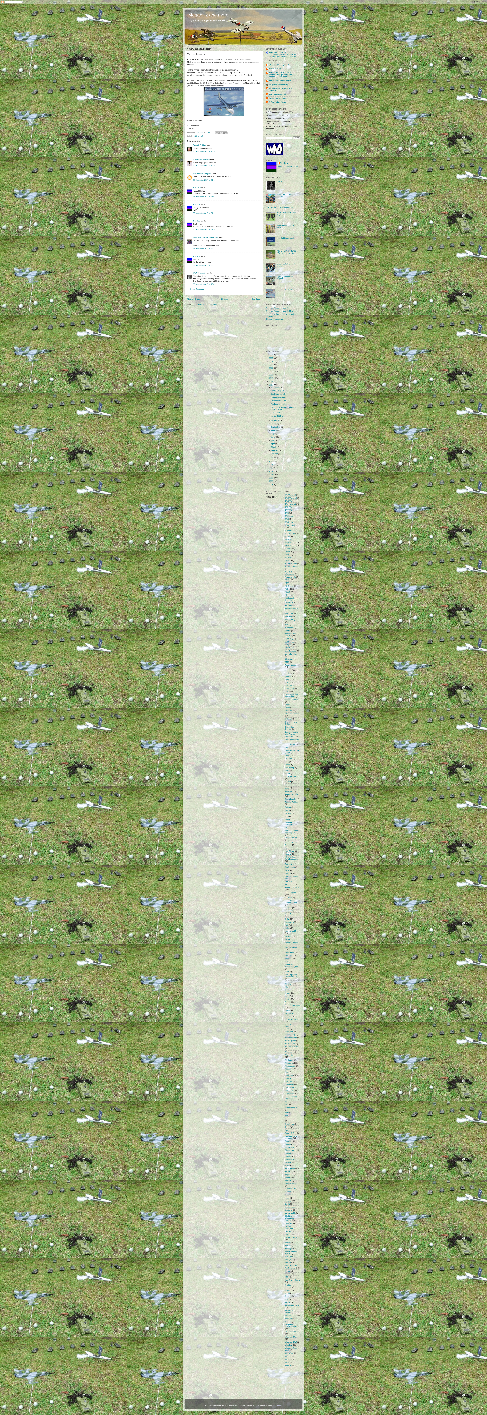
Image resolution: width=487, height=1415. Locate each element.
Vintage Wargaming (201, 159)
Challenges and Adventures (291, 696)
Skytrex (288, 1231)
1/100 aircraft (290, 495)
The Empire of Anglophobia (291, 1267)
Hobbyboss (289, 952)
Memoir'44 (289, 1069)
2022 (271, 368)
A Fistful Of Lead (291, 567)
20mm (287, 549)
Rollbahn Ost (290, 1189)
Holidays (288, 955)
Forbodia (288, 864)
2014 (271, 465)
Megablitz (289, 1063)
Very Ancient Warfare (290, 1311)
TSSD (287, 1293)
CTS (287, 762)
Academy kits (290, 577)
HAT (287, 925)
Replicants (289, 1175)
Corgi (287, 747)
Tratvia (288, 1290)
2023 (271, 365)
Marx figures (290, 1044)
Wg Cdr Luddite (199, 273)
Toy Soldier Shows (292, 1280)
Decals (288, 774)
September (276, 427)
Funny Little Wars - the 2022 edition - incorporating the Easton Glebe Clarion (281, 75)
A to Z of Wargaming (289, 573)
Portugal (288, 1156)
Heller (287, 928)
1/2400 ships (290, 507)
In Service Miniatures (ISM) (291, 966)
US (286, 1299)
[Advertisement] (279, 1383)
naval (287, 1102)
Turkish (288, 1296)
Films (287, 848)
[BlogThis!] (219, 132)
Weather (288, 1345)
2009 (271, 481)
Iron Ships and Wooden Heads (291, 976)
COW (287, 756)
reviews (288, 1181)
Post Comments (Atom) (207, 304)
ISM (286, 987)
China (287, 708)
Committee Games (289, 728)
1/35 (287, 519)
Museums (289, 1090)
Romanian (289, 1195)
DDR (287, 771)
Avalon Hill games (292, 620)
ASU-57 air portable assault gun (280, 207)
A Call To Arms (291, 564)
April (273, 444)
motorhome (289, 1087)
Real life (288, 1171)
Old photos (289, 1124)
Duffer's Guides (291, 802)
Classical (288, 711)
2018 (271, 381)
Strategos (289, 1249)
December (275, 388)
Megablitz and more (208, 15)
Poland (288, 1153)
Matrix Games (290, 1055)
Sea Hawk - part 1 (278, 394)
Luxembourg (290, 1035)
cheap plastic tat (291, 700)
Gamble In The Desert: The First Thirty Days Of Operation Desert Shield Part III (283, 57)
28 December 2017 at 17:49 (204, 284)
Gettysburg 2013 (292, 914)
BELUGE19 (289, 648)
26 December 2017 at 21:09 (204, 213)
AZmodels (289, 628)
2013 (271, 468)
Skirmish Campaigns (289, 1227)
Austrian (288, 617)
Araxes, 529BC (277, 416)
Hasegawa (289, 922)
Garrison (288, 898)
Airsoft (287, 592)
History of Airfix (291, 947)
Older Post (255, 299)
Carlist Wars (290, 688)
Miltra (287, 1072)
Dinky (287, 788)
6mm (287, 561)
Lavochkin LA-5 (277, 413)
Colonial (288, 719)
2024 (271, 362)
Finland (288, 854)
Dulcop (288, 807)
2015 (271, 461)
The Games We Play (277, 94)
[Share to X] (221, 132)
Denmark (288, 785)
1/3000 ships (290, 510)
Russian (288, 1201)
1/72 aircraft (198, 136)
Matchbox (289, 1052)
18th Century (290, 542)
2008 (271, 485)
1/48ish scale (290, 525)
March (274, 447)
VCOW (288, 1302)
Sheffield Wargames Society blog (279, 311)
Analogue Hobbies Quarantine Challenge (292, 600)
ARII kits (288, 605)
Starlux (288, 1243)
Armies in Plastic (291, 608)
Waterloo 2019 (291, 1342)
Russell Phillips (199, 145)
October (274, 424)
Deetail (288, 782)
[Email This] (216, 132)
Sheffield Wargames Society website (280, 308)
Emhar (287, 819)
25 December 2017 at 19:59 (204, 166)
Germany (289, 911)
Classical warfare (292, 714)
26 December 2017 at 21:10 (204, 230)
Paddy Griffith (290, 1133)
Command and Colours (291, 723)
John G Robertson (292, 1005)
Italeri (287, 996)
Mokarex (288, 1081)
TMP (287, 1277)
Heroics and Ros (291, 931)
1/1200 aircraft (291, 498)
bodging (288, 670)
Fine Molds (289, 851)
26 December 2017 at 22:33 (204, 249)
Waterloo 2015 (291, 1337)
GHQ (287, 919)
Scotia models (290, 1207)
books (287, 673)
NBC (287, 1105)
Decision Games (291, 777)
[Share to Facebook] (224, 132)
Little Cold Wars (291, 1019)
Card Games (290, 685)
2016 (271, 458)
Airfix (287, 589)
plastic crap (289, 1147)
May (273, 440)
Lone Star (289, 1032)
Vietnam (288, 1318)
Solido (287, 1234)
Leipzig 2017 (290, 1013)
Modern (288, 1078)
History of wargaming (274, 319)
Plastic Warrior (291, 1150)
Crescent (288, 759)
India (287, 972)
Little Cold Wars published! (287, 238)
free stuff (288, 881)
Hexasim (288, 936)
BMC (287, 662)
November (275, 420)
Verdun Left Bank (292, 1305)
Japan (287, 1002)
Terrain (288, 1263)
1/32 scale (289, 516)
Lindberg (288, 1016)
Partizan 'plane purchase (291, 1137)
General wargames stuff (291, 902)
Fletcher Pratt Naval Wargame (291, 858)
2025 (271, 358)
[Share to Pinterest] (226, 132)
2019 (271, 378)
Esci (286, 827)
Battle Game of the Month (280, 81)
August (274, 430)
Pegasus (288, 1141)
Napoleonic (289, 1093)
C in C (287, 682)
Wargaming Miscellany (278, 84)
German (288, 908)
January (274, 454)
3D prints (288, 558)
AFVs (287, 583)
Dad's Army (289, 768)
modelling (289, 1075)
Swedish (288, 1257)
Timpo (287, 1271)
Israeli (287, 993)
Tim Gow (197, 188)
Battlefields (289, 642)
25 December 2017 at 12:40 (204, 152)
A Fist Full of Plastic (277, 102)
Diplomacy (289, 791)
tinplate (288, 1274)
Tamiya (288, 1260)
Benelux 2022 (290, 651)
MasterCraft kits (291, 1047)
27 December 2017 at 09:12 (204, 265)
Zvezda (288, 1365)
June (273, 437)
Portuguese (289, 1159)
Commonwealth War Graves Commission (291, 734)
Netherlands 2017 (292, 1108)
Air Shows (289, 586)
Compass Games (292, 739)
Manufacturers (291, 1038)
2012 (271, 471)
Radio (287, 1165)
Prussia (288, 1162)
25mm (287, 552)
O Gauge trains (291, 1119)
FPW (287, 870)
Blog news (289, 659)
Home (224, 299)
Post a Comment (197, 289)
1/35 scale (289, 522)
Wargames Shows (292, 1332)
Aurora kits (289, 613)
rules (287, 1198)
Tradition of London (289, 1286)
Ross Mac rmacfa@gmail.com (205, 237)
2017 (271, 385)
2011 (271, 475)
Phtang (288, 1144)
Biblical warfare (291, 654)
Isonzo (287, 990)
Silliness (288, 1223)
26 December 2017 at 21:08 (204, 197)
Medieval (288, 1060)
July (273, 434)
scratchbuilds (290, 1213)
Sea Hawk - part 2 (278, 391)
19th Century (290, 545)
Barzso (288, 631)
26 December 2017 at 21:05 (204, 180)
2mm (287, 555)
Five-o (279, 182)
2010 (271, 478)
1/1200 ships (290, 501)
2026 (271, 355)
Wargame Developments (279, 65)
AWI (286, 625)
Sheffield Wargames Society (289, 1218)
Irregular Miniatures (289, 983)
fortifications (290, 867)
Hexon (287, 939)
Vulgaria (288, 1322)
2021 (271, 372)
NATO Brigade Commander (291, 1098)
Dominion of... (290, 799)
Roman (288, 1192)
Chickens (288, 705)
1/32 (287, 513)
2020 (271, 375)
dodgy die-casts (291, 794)
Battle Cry (289, 639)
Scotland (288, 1210)
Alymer (288, 595)
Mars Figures (290, 1041)
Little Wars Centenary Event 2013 (292, 1027)
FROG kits (289, 884)
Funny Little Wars (292, 887)
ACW (287, 580)
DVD (287, 816)
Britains (288, 676)
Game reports (290, 893)
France (288, 873)
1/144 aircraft (290, 504)
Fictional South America (291, 844)
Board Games (290, 665)
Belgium (288, 645)
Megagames (290, 1066)
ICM (286, 962)
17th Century (290, 539)
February (275, 450)
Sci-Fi (287, 1204)
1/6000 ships (290, 530)
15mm (287, 536)
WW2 (287, 1359)
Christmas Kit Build (284, 289)
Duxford (288, 813)
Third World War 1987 (278, 52)
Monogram (289, 1084)
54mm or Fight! (275, 69)
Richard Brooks (291, 1184)
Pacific (287, 1130)
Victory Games (291, 1316)
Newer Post (193, 299)
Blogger (279, 1405)
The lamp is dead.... (279, 404)
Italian (287, 999)
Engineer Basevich (288, 823)
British (287, 679)
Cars (287, 691)
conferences (290, 744)
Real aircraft (290, 1168)
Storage (288, 1246)
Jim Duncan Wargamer (202, 174)
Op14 (287, 1127)
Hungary (288, 958)
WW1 (287, 1356)
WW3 (287, 1362)
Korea (287, 1010)
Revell (287, 1178)
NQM (287, 1116)
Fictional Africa (291, 838)
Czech (287, 765)
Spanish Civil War (292, 1237)
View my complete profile (288, 166)
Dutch (287, 810)
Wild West (289, 1353)
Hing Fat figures (291, 942)
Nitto (287, 1113)
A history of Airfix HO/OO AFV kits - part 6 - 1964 (286, 252)
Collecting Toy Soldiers (279, 98)
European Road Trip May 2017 (291, 832)
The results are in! (278, 397)
